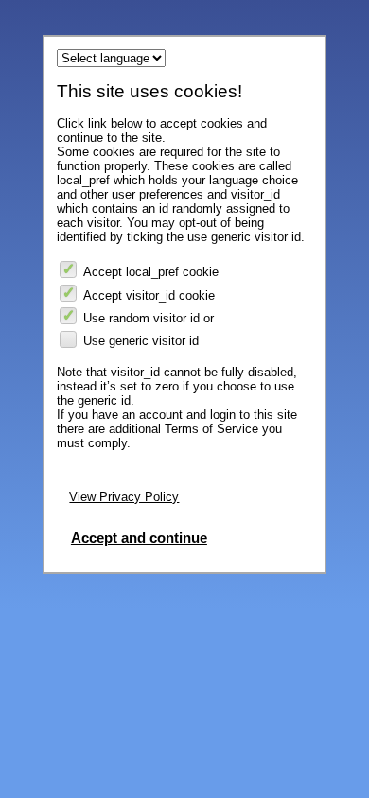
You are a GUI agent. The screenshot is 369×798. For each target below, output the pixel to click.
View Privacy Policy (124, 497)
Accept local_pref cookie (151, 272)
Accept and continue (139, 538)
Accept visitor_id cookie (149, 295)
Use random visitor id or (148, 318)
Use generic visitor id (141, 341)
